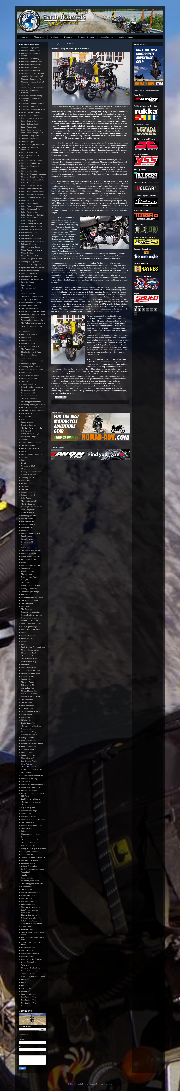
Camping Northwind (28, 478)
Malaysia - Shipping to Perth (32, 79)
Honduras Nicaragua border (32, 743)
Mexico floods (26, 898)
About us (24, 37)
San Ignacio (25, 781)
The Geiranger (27, 609)
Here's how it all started (30, 618)
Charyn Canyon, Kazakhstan (32, 279)
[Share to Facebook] (63, 397)
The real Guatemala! (29, 767)
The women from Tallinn (30, 551)
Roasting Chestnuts (28, 425)
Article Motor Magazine (30, 448)
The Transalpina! (27, 349)
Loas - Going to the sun (30, 121)
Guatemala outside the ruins (32, 776)
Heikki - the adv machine (30, 565)
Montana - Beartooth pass (31, 968)
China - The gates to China (31, 259)
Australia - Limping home (31, 48)
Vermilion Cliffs (27, 930)
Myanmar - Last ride (29, 152)
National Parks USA (28, 918)
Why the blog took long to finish (33, 88)
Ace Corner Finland (28, 559)
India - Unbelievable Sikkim (31, 189)
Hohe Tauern (26, 498)
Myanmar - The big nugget (31, 160)
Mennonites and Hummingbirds (33, 784)
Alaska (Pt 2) (26, 982)
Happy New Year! (28, 895)
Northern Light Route (29, 577)
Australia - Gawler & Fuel (31, 64)
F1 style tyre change (29, 627)
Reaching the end (28, 483)
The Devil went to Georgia (31, 308)
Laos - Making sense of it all (32, 118)
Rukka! (24, 562)
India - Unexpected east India (32, 180)
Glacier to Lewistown (29, 971)
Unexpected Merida (28, 816)
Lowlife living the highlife (30, 799)
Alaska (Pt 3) (26, 980)
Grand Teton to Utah (29, 962)
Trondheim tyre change (30, 592)
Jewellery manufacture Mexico (33, 857)
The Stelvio (25, 489)
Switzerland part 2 (28, 390)
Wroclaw (24, 530)
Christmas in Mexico (29, 901)
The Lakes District (28, 656)
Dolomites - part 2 (28, 492)
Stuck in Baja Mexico (29, 915)
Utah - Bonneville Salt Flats (31, 959)
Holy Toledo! (26, 431)
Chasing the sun (27, 571)
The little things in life (29, 501)
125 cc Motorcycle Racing (31, 711)
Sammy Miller (26, 679)
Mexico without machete (30, 892)
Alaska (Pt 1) (26, 985)
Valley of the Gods (28, 947)
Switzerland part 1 (28, 393)
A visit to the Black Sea (30, 346)
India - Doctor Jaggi (28, 200)
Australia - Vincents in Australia (33, 73)
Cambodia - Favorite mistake (32, 103)
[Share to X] (60, 397)
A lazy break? (26, 887)
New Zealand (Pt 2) (28, 1000)
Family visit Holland (28, 994)
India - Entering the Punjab (31, 224)
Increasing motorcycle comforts (33, 405)
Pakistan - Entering (28, 244)
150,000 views (26, 416)
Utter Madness (27, 764)
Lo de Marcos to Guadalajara (32, 869)
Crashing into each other (30, 612)
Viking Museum (27, 580)
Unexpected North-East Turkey (33, 311)
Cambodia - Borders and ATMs (33, 109)
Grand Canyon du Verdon (31, 443)
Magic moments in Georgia (31, 302)
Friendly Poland (27, 539)
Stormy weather (27, 422)
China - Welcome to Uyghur (32, 250)
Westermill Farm (27, 638)
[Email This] (56, 397)
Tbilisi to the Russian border (32, 297)
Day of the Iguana (28, 808)
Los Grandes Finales (29, 761)
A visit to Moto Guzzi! (29, 475)
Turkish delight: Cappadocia (32, 320)
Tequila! (24, 875)
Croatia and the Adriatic (30, 375)
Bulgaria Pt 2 (26, 337)
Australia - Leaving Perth (30, 70)
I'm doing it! (25, 1006)
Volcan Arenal (26, 714)
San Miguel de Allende (29, 846)
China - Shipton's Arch (29, 256)
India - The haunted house (31, 186)
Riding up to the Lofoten (30, 586)
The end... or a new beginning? (33, 410)
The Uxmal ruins (27, 822)
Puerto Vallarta (27, 878)
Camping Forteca (28, 524)
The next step (26, 703)
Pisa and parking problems (31, 454)
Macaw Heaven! (27, 758)
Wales (23, 644)
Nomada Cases (27, 527)
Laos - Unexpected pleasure (32, 133)
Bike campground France (31, 402)
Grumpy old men (27, 676)
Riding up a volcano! (29, 738)
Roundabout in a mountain (31, 615)
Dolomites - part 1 (28, 495)
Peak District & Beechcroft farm (33, 647)
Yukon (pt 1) (26, 988)
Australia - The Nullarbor (30, 67)
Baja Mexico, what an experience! (29, 911)
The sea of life (26, 890)
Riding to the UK (27, 685)
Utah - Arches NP (28, 956)
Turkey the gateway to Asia (31, 326)
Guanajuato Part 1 (28, 854)
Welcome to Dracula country (32, 361)
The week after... (27, 700)
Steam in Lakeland (28, 653)
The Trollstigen (27, 603)
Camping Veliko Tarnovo (30, 367)
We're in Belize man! (29, 790)
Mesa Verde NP (27, 950)
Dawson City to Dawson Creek (33, 977)
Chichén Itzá (26, 814)
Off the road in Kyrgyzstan (31, 265)
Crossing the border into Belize (33, 793)
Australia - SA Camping (30, 59)
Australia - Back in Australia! (32, 76)
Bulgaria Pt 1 (26, 340)
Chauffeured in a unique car (32, 597)
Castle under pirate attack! (31, 770)
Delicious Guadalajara (29, 860)
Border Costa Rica (28, 723)
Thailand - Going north (30, 136)
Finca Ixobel (26, 773)
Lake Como (25, 480)
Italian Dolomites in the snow (32, 387)
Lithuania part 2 (27, 542)
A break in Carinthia (28, 384)
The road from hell (28, 288)
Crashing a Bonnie (28, 729)
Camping (68, 37)
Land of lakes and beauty (31, 624)
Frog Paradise (26, 536)
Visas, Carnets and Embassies (33, 407)
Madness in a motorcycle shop (33, 819)
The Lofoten (26, 583)
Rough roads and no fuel (30, 787)
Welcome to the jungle (29, 779)
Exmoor (24, 641)
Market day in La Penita (30, 881)
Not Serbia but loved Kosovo (32, 370)
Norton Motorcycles (28, 667)
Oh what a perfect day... (30, 749)
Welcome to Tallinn (28, 554)
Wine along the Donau (29, 510)
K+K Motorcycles (27, 521)
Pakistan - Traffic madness (31, 230)
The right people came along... (33, 802)
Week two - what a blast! (30, 697)
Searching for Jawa (28, 516)
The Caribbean (27, 805)
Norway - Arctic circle (29, 589)
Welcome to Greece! (29, 334)
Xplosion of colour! (28, 904)
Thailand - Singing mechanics (32, 144)
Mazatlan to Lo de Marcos (31, 907)
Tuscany (24, 457)
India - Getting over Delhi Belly (33, 215)
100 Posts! (25, 796)
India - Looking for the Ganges (33, 197)
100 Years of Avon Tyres (30, 670)
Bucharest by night (28, 364)
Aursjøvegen (26, 594)
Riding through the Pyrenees (32, 434)
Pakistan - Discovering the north (33, 241)
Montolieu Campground (30, 437)
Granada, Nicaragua (29, 735)
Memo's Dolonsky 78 (29, 273)
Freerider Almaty (27, 282)
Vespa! (23, 451)
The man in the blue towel (31, 726)
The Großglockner (28, 504)
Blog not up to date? (29, 469)
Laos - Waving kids (28, 127)
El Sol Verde (26, 720)
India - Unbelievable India (31, 218)
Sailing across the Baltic (30, 556)
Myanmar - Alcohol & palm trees (33, 163)
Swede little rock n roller (30, 630)
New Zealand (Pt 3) (28, 997)
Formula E (25, 665)
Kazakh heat (26, 285)
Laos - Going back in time (31, 130)
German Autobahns (28, 635)
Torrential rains (27, 708)
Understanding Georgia (30, 305)
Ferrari (23, 460)
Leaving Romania (28, 343)
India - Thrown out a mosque (32, 206)
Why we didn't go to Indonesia (32, 85)
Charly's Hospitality (28, 732)
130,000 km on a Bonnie (30, 247)
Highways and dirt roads (30, 834)
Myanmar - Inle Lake (29, 171)
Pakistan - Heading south (31, 238)
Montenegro (26, 372)
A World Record (126, 37)
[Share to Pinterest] (65, 397)
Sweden (24, 632)
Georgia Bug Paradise (29, 300)
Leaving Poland (27, 519)
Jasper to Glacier (27, 974)
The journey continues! (30, 399)
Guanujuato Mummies (29, 851)
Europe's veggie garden (30, 533)
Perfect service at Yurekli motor (33, 314)
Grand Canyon (27, 927)
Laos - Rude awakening (30, 124)
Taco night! (25, 872)
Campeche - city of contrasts (32, 825)
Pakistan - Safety (27, 235)
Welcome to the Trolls (29, 621)
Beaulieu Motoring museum (31, 673)
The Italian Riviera (28, 445)
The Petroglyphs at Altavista (32, 884)
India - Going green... (29, 221)
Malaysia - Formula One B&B (32, 82)
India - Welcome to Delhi (30, 209)
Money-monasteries (29, 355)
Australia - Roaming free (30, 51)
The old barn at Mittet (29, 600)
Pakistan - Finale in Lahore (31, 227)
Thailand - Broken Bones (30, 139)
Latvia (23, 548)
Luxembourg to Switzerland (31, 396)
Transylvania (26, 358)
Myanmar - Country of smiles (32, 177)
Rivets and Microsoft (29, 694)
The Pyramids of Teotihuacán (32, 840)
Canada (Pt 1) (26, 991)
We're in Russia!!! (28, 294)
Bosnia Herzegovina (29, 378)
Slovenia (24, 381)
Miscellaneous (107, 37)
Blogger (109, 1084)
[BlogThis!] (58, 397)
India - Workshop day (29, 212)
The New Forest (27, 682)
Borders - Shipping (86, 37)
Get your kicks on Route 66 (31, 924)
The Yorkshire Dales (29, 659)
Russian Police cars (28, 740)
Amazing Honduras (28, 746)
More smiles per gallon (30, 650)
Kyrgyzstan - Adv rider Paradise (33, 267)
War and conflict (27, 688)
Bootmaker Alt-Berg (28, 662)
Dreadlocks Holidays (29, 811)
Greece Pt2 (25, 332)
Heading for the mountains (31, 507)
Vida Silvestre (26, 828)
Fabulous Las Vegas (29, 921)
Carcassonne (26, 440)
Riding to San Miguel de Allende (33, 849)
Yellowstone (25, 965)
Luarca (24, 419)
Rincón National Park (29, 717)
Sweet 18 (24, 837)
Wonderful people (28, 863)
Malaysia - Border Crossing (31, 96)
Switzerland (25, 486)
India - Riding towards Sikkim (32, 191)
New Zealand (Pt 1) (28, 1003)
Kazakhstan (25, 291)
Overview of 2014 (28, 466)
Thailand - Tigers (27, 142)
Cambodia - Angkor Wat (30, 106)
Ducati (23, 463)
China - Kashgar (27, 253)
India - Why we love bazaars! (32, 194)
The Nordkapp (26, 574)
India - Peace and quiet (30, 183)
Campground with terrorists (31, 472)
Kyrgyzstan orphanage (30, 270)
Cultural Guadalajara (29, 866)
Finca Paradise (27, 752)
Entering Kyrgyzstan (29, 276)
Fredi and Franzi (27, 706)
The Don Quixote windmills (31, 428)
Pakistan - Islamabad (29, 232)
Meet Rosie (25, 606)
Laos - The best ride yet (30, 112)
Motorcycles (39, 37)
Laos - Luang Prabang (30, 115)
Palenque (25, 831)
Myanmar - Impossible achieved (33, 174)
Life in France (26, 413)
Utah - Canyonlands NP (30, 953)
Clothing (54, 37)
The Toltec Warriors (28, 843)
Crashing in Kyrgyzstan (30, 262)
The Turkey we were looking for (33, 323)
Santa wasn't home (28, 568)
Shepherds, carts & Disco (31, 352)
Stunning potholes (28, 755)
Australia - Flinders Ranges (31, 61)
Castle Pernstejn (27, 513)
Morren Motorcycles (29, 691)
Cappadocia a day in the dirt (32, 317)
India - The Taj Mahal (29, 203)
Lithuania (24, 545)
